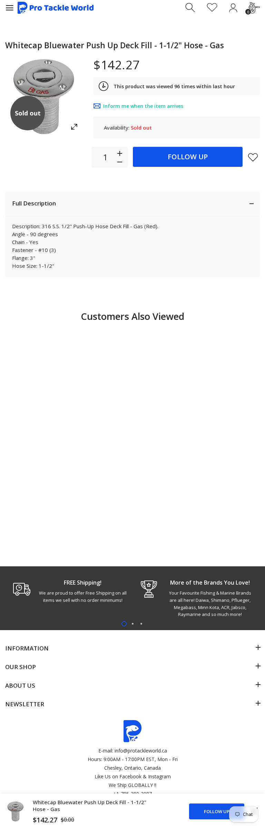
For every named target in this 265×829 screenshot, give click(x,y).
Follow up (188, 156)
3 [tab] (141, 624)
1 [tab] (124, 623)
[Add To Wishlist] (253, 157)
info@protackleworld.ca (141, 750)
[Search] (191, 7)
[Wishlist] (212, 7)
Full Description (34, 203)
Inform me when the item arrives (143, 106)
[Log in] (233, 7)
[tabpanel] (68, 591)
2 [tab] (133, 624)
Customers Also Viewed (132, 316)
